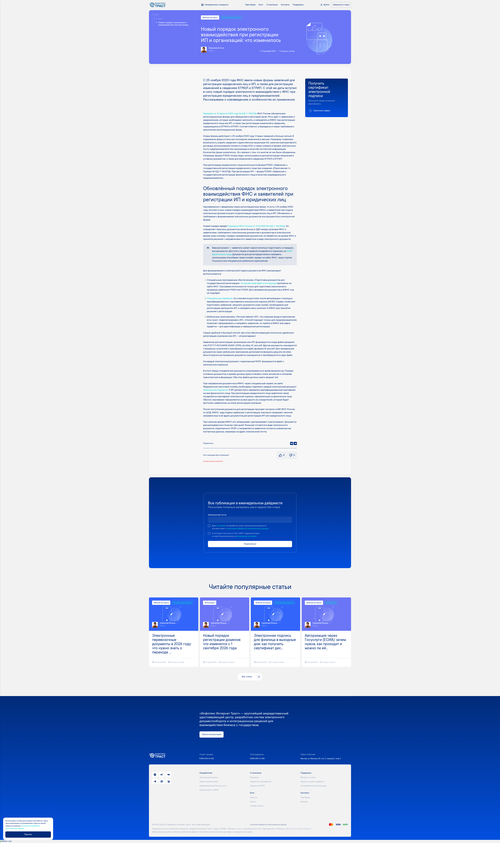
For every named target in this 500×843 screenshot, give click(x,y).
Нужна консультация (211, 734)
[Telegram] (295, 443)
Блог (156, 15)
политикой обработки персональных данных (248, 528)
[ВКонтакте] (291, 443)
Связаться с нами (341, 5)
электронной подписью (215, 390)
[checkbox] (209, 525)
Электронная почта (217, 515)
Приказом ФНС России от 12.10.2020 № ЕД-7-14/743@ (256, 226)
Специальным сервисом (220, 298)
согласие (220, 526)
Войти (326, 5)
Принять (28, 834)
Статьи (159, 19)
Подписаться (250, 544)
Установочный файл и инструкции (259, 283)
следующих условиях (247, 536)
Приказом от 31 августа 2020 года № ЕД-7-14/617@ (230, 113)
